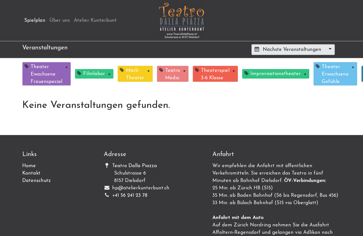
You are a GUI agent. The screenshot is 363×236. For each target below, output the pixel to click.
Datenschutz (36, 180)
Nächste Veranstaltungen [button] (292, 49)
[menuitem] (34, 20)
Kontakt (31, 173)
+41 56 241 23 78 (129, 195)
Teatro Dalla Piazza (134, 165)
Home (29, 165)
